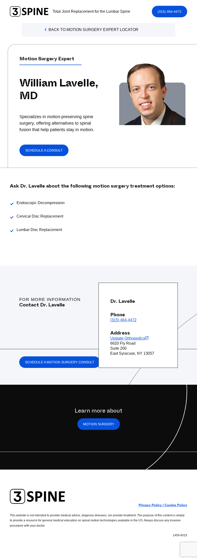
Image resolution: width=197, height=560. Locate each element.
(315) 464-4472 (169, 11)
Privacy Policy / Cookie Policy (163, 505)
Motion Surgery (98, 424)
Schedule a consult (44, 150)
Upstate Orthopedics (127, 338)
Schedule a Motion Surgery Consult (59, 362)
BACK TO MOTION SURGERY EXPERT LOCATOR (93, 30)
